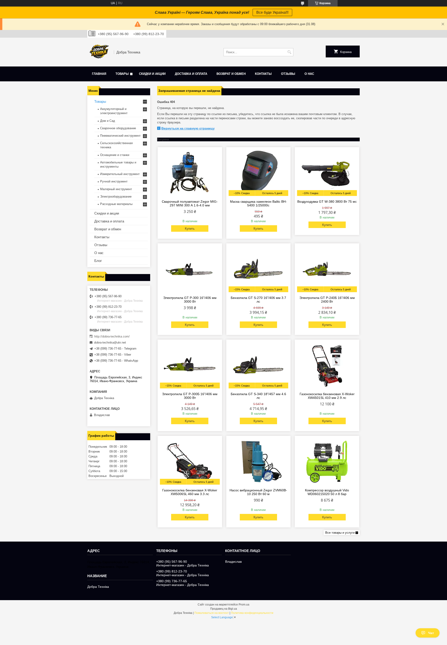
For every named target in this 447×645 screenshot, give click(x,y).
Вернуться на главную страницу (188, 128)
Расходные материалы (116, 204)
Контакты (263, 74)
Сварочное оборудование (118, 128)
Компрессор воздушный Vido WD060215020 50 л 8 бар (327, 492)
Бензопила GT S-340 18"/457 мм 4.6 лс (258, 396)
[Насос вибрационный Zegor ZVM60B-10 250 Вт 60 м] (258, 461)
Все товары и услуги (340, 532)
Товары (122, 74)
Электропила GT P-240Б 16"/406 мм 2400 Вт (327, 299)
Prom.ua (244, 604)
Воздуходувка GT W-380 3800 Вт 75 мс (327, 201)
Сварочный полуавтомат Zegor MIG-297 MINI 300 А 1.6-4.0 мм (190, 203)
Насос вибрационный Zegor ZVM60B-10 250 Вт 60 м (258, 492)
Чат (431, 633)
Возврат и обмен (231, 74)
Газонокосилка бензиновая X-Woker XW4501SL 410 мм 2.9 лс (327, 396)
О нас (309, 74)
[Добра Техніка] (99, 52)
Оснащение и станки (114, 155)
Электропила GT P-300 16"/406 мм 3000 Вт (190, 299)
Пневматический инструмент (120, 135)
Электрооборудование (116, 196)
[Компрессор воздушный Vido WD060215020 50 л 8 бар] (327, 461)
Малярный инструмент (116, 189)
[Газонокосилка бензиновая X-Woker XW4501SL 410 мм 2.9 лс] (327, 365)
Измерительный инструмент (120, 174)
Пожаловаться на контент (211, 613)
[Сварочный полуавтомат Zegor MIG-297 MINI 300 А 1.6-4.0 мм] (190, 172)
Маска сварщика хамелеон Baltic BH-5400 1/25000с (258, 203)
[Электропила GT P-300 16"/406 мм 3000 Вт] (190, 269)
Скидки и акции (152, 74)
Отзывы (288, 74)
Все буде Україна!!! (272, 12)
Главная (99, 74)
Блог (98, 261)
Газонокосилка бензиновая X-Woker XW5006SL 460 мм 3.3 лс (189, 492)
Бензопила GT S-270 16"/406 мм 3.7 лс (258, 299)
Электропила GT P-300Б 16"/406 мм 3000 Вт (189, 396)
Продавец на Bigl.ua (223, 608)
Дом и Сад (107, 120)
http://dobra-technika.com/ (112, 336)
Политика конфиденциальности (252, 613)
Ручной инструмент (114, 181)
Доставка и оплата (191, 74)
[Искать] (289, 52)
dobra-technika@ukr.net (110, 342)
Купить (190, 228)
